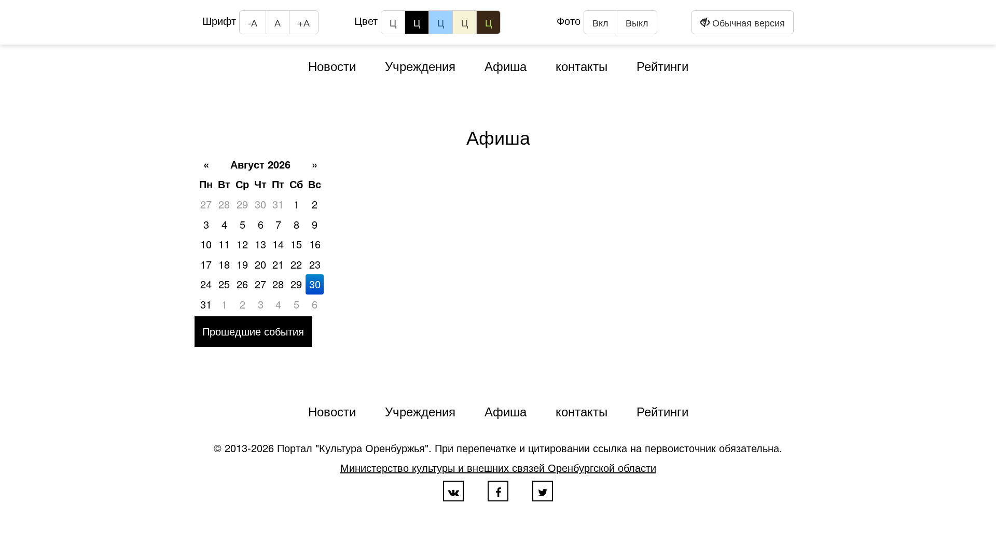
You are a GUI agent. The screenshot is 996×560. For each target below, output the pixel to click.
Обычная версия (747, 22)
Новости (332, 66)
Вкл (600, 22)
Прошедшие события (253, 331)
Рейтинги (662, 66)
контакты (581, 66)
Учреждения (420, 66)
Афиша (506, 66)
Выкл (637, 22)
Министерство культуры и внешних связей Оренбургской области (498, 467)
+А (304, 22)
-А (252, 22)
